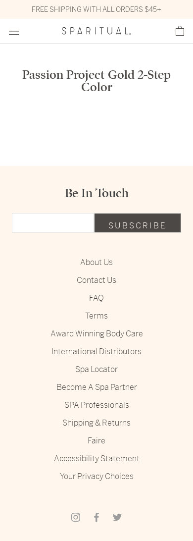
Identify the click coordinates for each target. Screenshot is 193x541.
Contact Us (96, 280)
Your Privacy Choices (97, 476)
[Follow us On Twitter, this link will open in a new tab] (117, 516)
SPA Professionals (96, 405)
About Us (96, 262)
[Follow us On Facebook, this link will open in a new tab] (96, 516)
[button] (180, 31)
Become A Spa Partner (96, 387)
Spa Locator (96, 369)
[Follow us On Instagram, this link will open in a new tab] (75, 516)
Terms (96, 316)
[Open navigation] (14, 31)
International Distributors (96, 351)
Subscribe (137, 225)
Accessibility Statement (97, 458)
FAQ (96, 298)
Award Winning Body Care (96, 333)
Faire (96, 440)
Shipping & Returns (96, 423)
